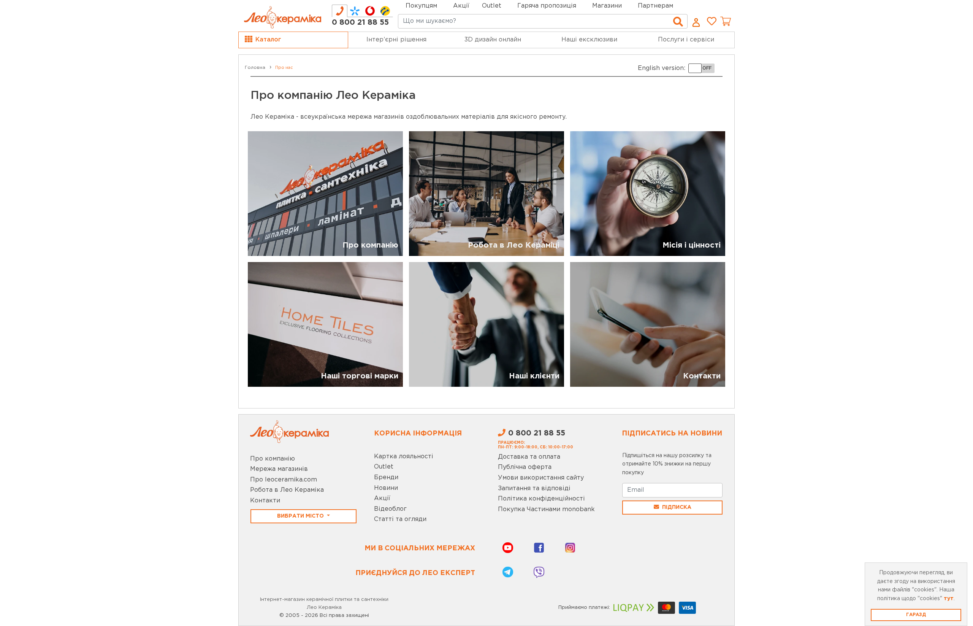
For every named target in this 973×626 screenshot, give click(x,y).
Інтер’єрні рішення (396, 40)
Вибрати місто (301, 516)
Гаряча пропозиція (546, 6)
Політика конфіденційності (541, 499)
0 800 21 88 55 (360, 22)
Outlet (383, 467)
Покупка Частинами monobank (546, 509)
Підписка (676, 507)
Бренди (386, 477)
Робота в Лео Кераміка (287, 490)
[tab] (339, 11)
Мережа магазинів (279, 469)
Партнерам (655, 6)
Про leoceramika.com (283, 480)
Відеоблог (390, 509)
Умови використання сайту (541, 478)
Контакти (265, 501)
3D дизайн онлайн (492, 40)
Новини (386, 488)
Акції (461, 6)
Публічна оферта (524, 467)
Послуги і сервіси (686, 40)
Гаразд (916, 615)
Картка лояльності (403, 456)
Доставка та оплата (529, 457)
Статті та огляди (400, 519)
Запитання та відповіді (534, 488)
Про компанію (272, 459)
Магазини (607, 6)
